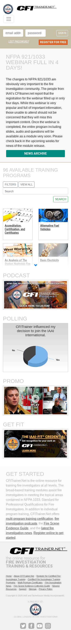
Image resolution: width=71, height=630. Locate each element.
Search (60, 199)
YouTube (40, 626)
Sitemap (32, 589)
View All (26, 184)
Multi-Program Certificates (30, 582)
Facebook (31, 626)
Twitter (23, 626)
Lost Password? (18, 41)
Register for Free (53, 42)
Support (22, 589)
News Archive (35, 153)
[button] (35, 265)
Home (9, 576)
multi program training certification (29, 518)
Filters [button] (10, 184)
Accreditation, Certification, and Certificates (15, 229)
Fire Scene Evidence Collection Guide (32, 586)
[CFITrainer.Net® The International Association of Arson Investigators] (29, 9)
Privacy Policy (45, 589)
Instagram (48, 626)
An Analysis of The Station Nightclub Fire (17, 262)
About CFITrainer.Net (24, 576)
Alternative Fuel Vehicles (49, 227)
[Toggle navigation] (8, 19)
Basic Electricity (49, 260)
